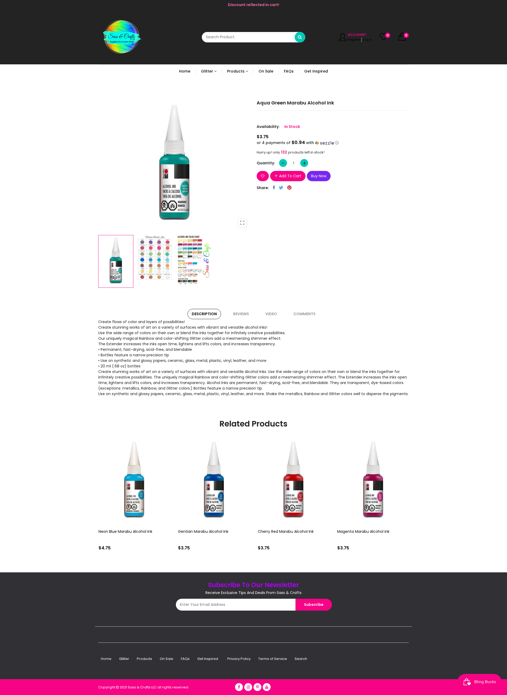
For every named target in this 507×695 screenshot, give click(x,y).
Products (144, 658)
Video (271, 314)
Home (106, 658)
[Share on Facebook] (274, 187)
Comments (304, 314)
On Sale (166, 658)
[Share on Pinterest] (289, 187)
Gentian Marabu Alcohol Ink (123, 531)
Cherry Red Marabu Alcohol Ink (206, 531)
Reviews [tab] (241, 314)
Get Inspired (207, 658)
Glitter (124, 658)
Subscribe (313, 604)
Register (354, 39)
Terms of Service (272, 658)
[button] (333, 143)
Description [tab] (204, 314)
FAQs (185, 658)
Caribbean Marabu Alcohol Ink (364, 531)
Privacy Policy (239, 658)
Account (357, 34)
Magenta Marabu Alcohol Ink (283, 531)
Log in (367, 39)
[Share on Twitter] (281, 187)
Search (301, 658)
